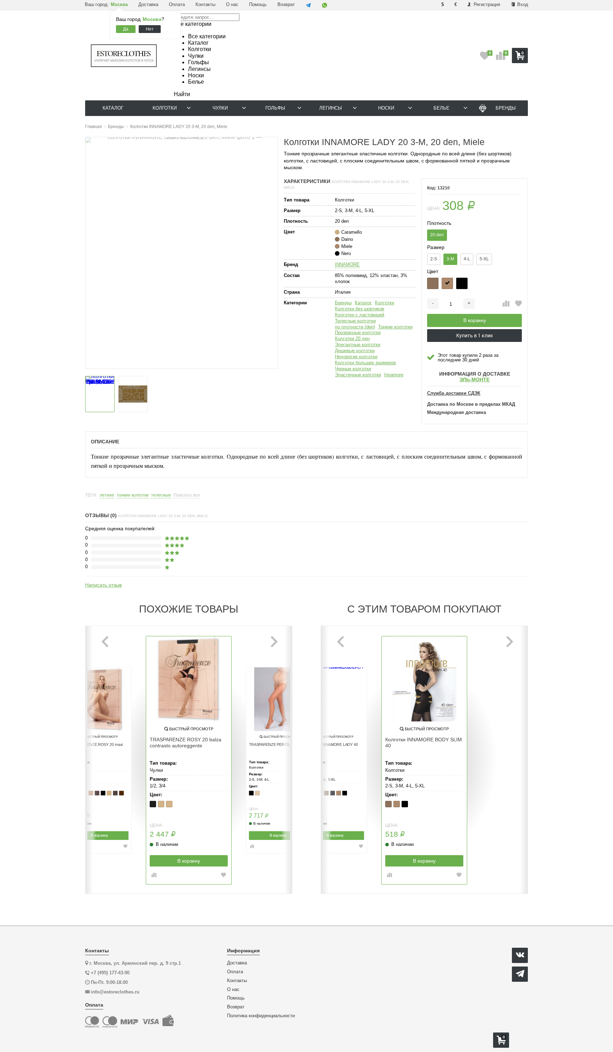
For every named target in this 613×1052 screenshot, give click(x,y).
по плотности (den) (355, 327)
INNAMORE (347, 264)
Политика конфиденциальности (261, 1015)
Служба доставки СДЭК (453, 393)
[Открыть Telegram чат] (308, 5)
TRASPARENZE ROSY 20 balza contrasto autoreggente (185, 742)
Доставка (148, 4)
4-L (467, 258)
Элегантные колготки (357, 344)
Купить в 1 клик (474, 335)
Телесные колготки (355, 320)
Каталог (363, 302)
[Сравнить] (506, 304)
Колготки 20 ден (352, 338)
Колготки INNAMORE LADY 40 (332, 745)
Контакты (205, 4)
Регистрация (486, 4)
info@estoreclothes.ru (115, 992)
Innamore (393, 374)
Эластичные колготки (358, 374)
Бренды (343, 302)
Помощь (258, 4)
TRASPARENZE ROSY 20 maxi (96, 745)
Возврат (286, 4)
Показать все (186, 495)
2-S (433, 258)
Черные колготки (353, 368)
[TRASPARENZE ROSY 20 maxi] (99, 699)
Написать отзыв (103, 585)
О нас (232, 4)
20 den (437, 234)
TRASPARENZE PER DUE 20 (274, 745)
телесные (161, 495)
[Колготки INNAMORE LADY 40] (335, 699)
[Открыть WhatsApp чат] (324, 5)
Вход (522, 4)
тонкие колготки (133, 495)
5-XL (484, 258)
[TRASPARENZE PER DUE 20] (278, 699)
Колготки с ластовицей (359, 314)
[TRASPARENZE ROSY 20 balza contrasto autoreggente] (188, 678)
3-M (450, 258)
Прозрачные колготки (358, 332)
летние (107, 495)
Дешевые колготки (355, 350)
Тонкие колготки (395, 327)
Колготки (384, 302)
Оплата (177, 4)
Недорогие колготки (356, 356)
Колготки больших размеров (365, 362)
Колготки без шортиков (359, 308)
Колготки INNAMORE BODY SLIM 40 (423, 742)
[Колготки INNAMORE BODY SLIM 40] (424, 678)
